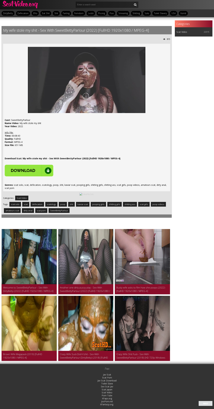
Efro (35, 13)
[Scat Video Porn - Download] (20, 4)
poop (62, 204)
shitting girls (114, 204)
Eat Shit (46, 13)
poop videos (158, 204)
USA (174, 13)
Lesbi (91, 13)
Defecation (23, 13)
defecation (37, 204)
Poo (112, 13)
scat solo (15, 204)
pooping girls (98, 204)
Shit (56, 13)
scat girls (144, 204)
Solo (147, 13)
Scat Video (22, 198)
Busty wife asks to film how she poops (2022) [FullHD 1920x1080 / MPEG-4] (140, 289)
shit (71, 204)
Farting (66, 13)
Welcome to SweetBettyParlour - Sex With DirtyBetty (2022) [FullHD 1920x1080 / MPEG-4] (28, 289)
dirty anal (27, 210)
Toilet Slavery (160, 13)
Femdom (79, 13)
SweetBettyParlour (59, 210)
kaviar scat (83, 204)
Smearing (123, 13)
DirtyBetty (8, 13)
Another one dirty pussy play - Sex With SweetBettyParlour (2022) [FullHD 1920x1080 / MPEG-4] (85, 289)
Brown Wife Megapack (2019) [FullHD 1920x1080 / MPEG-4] (22, 356)
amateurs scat (12, 210)
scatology (51, 204)
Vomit (183, 13)
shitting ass (130, 204)
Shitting (136, 13)
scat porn (41, 210)
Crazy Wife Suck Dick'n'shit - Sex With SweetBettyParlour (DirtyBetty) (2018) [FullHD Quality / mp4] (84, 356)
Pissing (101, 13)
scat (26, 204)
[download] (29, 170)
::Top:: (107, 368)
